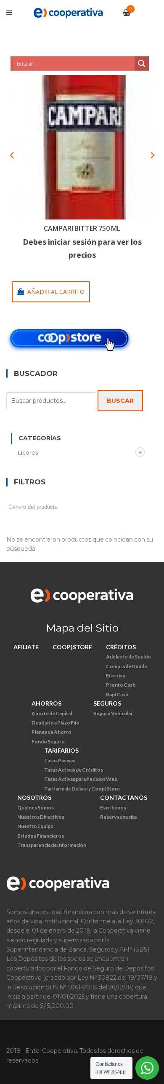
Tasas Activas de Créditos (73, 770)
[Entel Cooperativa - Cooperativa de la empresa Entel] (68, 12)
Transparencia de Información (51, 845)
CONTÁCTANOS (123, 797)
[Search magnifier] (142, 63)
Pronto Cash (120, 685)
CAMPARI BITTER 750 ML (82, 228)
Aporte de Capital (52, 713)
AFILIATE (26, 646)
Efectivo (116, 675)
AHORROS (46, 703)
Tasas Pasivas (59, 760)
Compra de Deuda (126, 666)
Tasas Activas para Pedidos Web (80, 779)
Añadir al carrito (56, 292)
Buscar (120, 401)
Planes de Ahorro (51, 732)
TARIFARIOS (61, 750)
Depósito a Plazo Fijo (55, 722)
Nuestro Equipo (35, 826)
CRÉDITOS (121, 646)
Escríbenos (113, 807)
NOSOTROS (34, 797)
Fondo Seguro (48, 741)
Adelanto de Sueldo (128, 656)
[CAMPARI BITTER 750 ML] (82, 147)
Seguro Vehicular (113, 713)
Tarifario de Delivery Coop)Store (82, 788)
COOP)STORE (72, 646)
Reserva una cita (118, 817)
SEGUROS (107, 703)
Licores (28, 452)
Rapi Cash (117, 694)
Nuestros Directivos (40, 817)
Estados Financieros (40, 836)
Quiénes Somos (35, 807)
